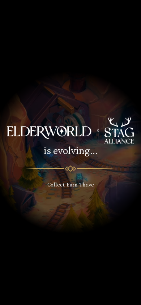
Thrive (86, 184)
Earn (72, 184)
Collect (56, 184)
